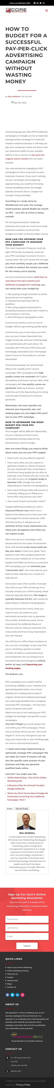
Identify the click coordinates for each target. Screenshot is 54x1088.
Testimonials (12, 981)
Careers (10, 977)
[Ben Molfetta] (26, 828)
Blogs (9, 984)
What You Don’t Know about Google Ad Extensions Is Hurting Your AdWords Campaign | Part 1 (27, 796)
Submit (27, 946)
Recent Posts (22, 809)
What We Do (12, 974)
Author (10, 809)
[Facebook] (7, 995)
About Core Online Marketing (19, 967)
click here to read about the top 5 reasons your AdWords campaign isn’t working (26, 281)
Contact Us (11, 987)
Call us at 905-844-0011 (20, 3)
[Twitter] (12, 995)
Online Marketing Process (18, 971)
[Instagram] (22, 995)
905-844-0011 (16, 1071)
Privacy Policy (23, 1085)
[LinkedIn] (17, 995)
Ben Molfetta (14, 96)
